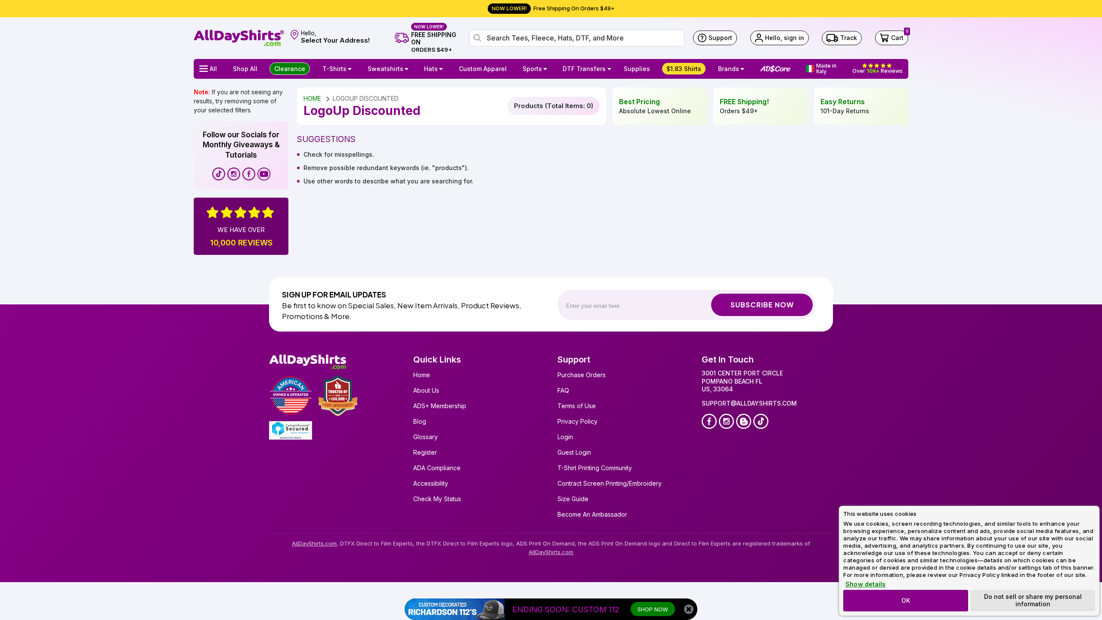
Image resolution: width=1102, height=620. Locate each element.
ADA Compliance (437, 467)
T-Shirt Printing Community (594, 467)
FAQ (563, 390)
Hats (431, 68)
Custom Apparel (483, 68)
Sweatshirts (385, 68)
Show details (865, 584)
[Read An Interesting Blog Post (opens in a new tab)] (743, 421)
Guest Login (574, 452)
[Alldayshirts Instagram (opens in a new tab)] (233, 173)
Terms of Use (576, 405)
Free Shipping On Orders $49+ (553, 8)
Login (565, 436)
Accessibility (430, 483)
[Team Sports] (546, 69)
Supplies (637, 68)
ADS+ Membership (439, 405)
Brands (728, 68)
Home (421, 374)
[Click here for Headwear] (442, 69)
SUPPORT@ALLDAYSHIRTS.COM (749, 403)
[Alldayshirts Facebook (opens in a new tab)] (248, 173)
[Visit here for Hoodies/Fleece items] (407, 69)
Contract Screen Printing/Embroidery (609, 483)
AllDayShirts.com (314, 543)
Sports (532, 68)
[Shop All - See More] (455, 609)
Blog (419, 421)
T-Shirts (334, 68)
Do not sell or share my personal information (1033, 600)
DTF (584, 68)
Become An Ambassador (592, 514)
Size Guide (572, 498)
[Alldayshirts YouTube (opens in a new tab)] (263, 173)
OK (905, 600)
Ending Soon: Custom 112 (565, 609)
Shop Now (653, 609)
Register (425, 452)
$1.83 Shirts (683, 68)
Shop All (245, 68)
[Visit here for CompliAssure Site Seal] (290, 430)
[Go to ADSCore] (775, 69)
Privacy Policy (577, 421)
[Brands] (743, 69)
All (213, 68)
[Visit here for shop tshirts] (351, 69)
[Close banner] (688, 609)
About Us (426, 390)
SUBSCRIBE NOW (762, 304)
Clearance (289, 68)
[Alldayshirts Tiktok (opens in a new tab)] (218, 173)
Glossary (425, 436)
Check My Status (437, 498)
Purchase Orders (581, 374)
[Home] (239, 37)
